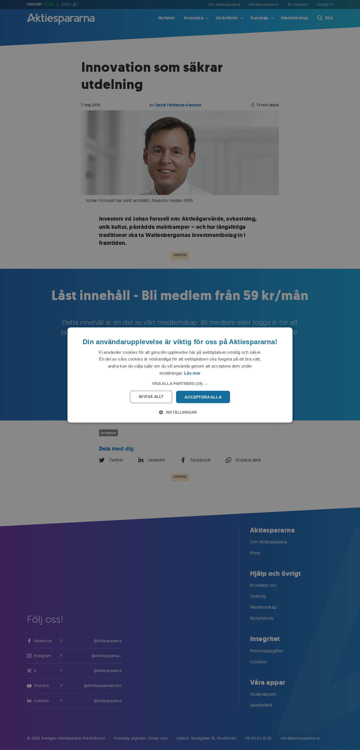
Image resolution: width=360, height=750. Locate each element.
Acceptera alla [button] (203, 397)
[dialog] (180, 375)
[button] (180, 383)
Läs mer (192, 372)
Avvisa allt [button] (151, 396)
